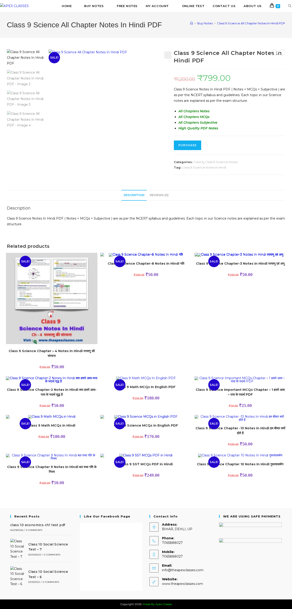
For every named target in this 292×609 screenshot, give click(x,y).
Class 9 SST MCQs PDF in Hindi (146, 464)
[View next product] (282, 52)
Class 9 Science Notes (221, 162)
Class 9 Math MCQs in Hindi (51, 425)
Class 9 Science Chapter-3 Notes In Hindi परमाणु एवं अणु (240, 263)
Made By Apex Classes (157, 604)
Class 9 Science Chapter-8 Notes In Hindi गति (146, 263)
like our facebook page (107, 516)
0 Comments (34, 530)
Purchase (187, 145)
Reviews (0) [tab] (159, 195)
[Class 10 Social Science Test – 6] (18, 576)
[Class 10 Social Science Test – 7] (18, 549)
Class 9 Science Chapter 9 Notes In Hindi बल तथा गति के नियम (51, 469)
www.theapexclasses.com (182, 584)
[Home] (191, 23)
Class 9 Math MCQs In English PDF (146, 387)
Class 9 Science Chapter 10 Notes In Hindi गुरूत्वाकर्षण (240, 464)
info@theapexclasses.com (182, 570)
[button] (168, 55)
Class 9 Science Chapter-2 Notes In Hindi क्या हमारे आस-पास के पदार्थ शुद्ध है (51, 392)
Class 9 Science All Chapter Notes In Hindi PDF (251, 23)
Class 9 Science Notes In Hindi (204, 167)
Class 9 (198, 162)
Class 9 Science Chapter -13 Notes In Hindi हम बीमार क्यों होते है (240, 430)
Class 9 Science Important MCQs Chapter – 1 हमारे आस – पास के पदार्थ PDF (240, 392)
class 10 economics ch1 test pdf (37, 525)
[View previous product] (274, 52)
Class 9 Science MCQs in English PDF (146, 425)
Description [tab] (134, 195)
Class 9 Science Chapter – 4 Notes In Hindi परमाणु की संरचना (52, 353)
